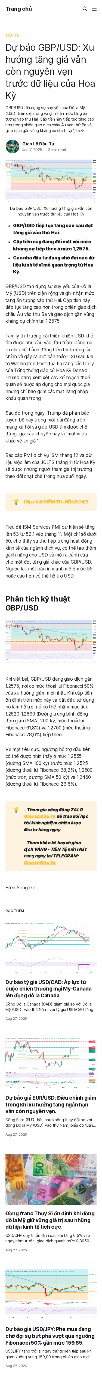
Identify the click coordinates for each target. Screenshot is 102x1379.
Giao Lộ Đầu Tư (38, 143)
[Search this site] (85, 8)
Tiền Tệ (12, 35)
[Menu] (94, 8)
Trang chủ (18, 8)
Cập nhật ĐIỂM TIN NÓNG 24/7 (56, 501)
